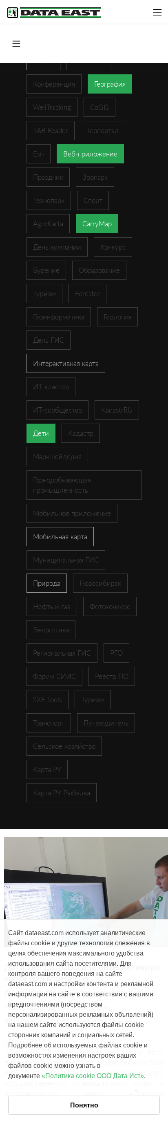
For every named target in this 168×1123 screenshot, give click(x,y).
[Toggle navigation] (157, 12)
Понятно (84, 1105)
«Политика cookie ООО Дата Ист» (93, 1075)
